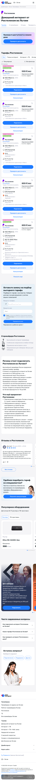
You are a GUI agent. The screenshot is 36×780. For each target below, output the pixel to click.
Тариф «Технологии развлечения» (11, 143)
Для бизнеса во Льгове (8, 741)
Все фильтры (30, 61)
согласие (19, 776)
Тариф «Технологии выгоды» (11, 229)
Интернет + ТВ (25, 57)
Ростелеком (5, 710)
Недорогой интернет (8, 732)
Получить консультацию (18, 496)
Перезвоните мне (18, 321)
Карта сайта (5, 749)
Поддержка (19, 658)
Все (4, 57)
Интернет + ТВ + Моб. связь (10, 729)
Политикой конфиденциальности (17, 771)
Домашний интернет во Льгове (11, 724)
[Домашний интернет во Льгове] (6, 2)
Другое (28, 658)
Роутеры (5, 517)
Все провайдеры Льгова (9, 716)
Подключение (8, 658)
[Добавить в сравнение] (32, 68)
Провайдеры (16, 6)
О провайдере (13, 25)
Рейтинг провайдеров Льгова (10, 708)
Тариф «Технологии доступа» (11, 75)
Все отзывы (8, 469)
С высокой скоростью (8, 735)
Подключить (18, 90)
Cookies (13, 769)
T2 (2, 713)
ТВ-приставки (14, 517)
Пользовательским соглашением (9, 772)
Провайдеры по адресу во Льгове (12, 705)
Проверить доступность (18, 41)
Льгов (10, 6)
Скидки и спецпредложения (10, 738)
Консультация (18, 98)
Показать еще (18, 276)
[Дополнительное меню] (34, 3)
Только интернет (12, 57)
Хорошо (30, 777)
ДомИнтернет (4, 6)
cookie (11, 777)
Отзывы (23, 25)
